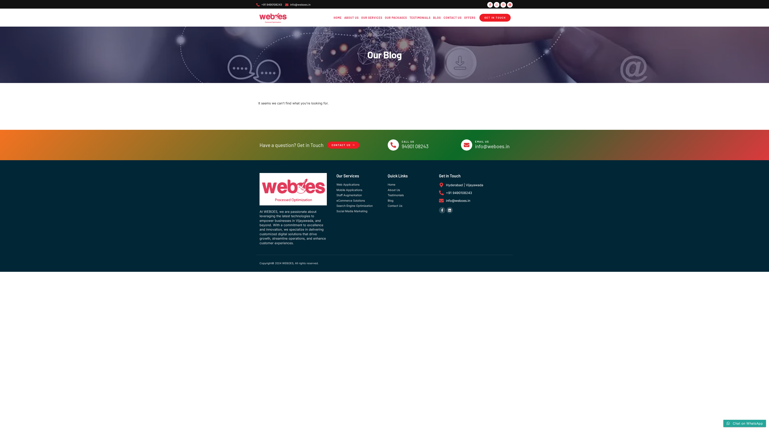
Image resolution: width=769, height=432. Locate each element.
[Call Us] (393, 145)
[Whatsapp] (496, 5)
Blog (437, 17)
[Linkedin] (510, 5)
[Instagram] (503, 5)
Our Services (371, 17)
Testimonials (420, 17)
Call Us (408, 141)
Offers (469, 17)
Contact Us (453, 17)
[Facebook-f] (490, 5)
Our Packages (396, 17)
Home (338, 17)
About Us (351, 17)
